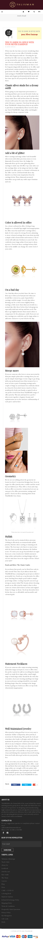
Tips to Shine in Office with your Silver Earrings (19, 43)
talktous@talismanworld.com (11, 827)
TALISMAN (28, 931)
